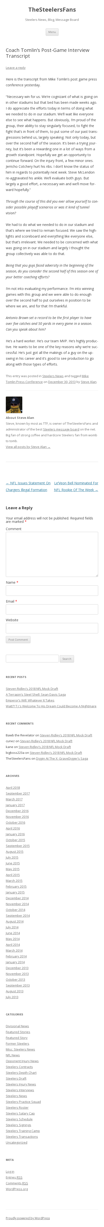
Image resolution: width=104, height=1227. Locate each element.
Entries (14, 1177)
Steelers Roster (17, 1107)
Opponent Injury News (22, 1061)
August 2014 (14, 921)
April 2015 (13, 875)
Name (12, 582)
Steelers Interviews (20, 1090)
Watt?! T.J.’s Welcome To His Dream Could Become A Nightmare (51, 706)
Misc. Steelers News (20, 1049)
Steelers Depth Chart (21, 1072)
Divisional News (17, 1026)
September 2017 (18, 793)
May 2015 (13, 869)
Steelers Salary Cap (20, 1113)
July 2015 (12, 857)
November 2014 (17, 904)
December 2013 (17, 968)
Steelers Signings (18, 1125)
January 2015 (15, 892)
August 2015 (14, 851)
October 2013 (15, 979)
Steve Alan (89, 382)
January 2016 (15, 834)
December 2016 (17, 811)
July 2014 (12, 927)
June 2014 (13, 933)
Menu (52, 32)
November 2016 (17, 816)
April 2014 (13, 944)
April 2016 (13, 828)
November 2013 (17, 974)
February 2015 (16, 886)
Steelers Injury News (21, 1084)
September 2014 (18, 915)
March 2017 (14, 799)
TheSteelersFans (52, 9)
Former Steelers (17, 1043)
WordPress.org (17, 1189)
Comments (17, 1183)
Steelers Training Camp (23, 1131)
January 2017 (15, 805)
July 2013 (12, 997)
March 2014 (14, 950)
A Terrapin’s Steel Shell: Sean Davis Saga (36, 694)
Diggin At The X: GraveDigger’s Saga (62, 758)
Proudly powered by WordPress (28, 1218)
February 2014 (16, 956)
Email (11, 601)
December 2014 (17, 898)
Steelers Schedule (19, 1119)
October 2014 (15, 910)
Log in (10, 1171)
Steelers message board (61, 429)
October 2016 (15, 822)
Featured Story (17, 1038)
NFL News (13, 1055)
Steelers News (53, 376)
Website (12, 620)
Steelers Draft (16, 1078)
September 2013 (18, 985)
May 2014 (13, 939)
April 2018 (13, 787)
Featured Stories (18, 1032)
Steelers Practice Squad (23, 1102)
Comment (14, 528)
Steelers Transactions (22, 1136)
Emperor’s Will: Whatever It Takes (30, 700)
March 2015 (14, 880)
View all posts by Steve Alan (28, 447)
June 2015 (13, 863)
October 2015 (15, 840)
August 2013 (14, 991)
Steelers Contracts (19, 1067)
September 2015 (18, 846)
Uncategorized (16, 1142)
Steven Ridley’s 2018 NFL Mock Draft (32, 688)
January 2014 (15, 962)
